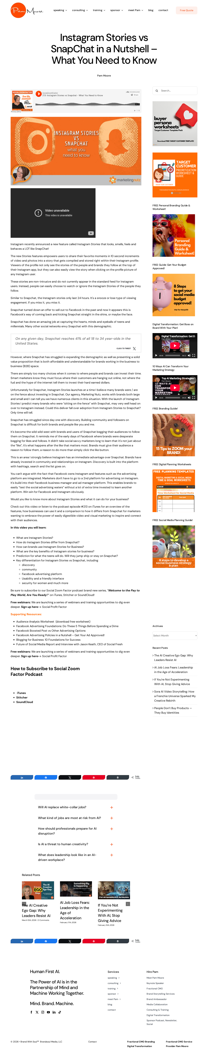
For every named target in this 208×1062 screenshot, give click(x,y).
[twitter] (37, 1012)
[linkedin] (54, 1012)
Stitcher (68, 595)
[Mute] (189, 355)
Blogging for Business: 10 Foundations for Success (48, 640)
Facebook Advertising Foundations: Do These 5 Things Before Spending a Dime (67, 626)
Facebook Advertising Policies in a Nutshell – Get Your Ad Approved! (60, 635)
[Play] (156, 355)
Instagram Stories (88, 244)
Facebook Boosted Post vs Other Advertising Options (51, 630)
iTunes (58, 595)
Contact (92, 1041)
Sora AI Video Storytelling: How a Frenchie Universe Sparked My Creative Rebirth (175, 696)
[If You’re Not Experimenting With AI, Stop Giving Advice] (114, 890)
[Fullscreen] (193, 355)
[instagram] (42, 1012)
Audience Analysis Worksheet (35, 621)
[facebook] (31, 1012)
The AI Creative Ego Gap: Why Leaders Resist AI (36, 910)
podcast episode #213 (73, 506)
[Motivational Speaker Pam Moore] (27, 4)
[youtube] (48, 1012)
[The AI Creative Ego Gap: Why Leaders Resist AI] (38, 890)
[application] (175, 345)
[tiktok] (59, 1012)
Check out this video (24, 506)
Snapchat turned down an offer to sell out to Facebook (46, 310)
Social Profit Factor (54, 607)
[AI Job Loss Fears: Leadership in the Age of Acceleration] (76, 889)
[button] (24, 904)
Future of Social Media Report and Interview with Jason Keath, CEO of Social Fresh (69, 644)
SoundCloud (86, 595)
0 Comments (43, 920)
